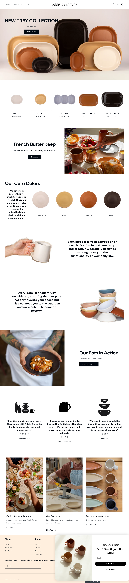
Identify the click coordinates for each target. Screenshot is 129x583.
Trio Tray (64, 113)
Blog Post (10, 527)
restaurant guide (89, 364)
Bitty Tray (41, 113)
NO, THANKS (110, 569)
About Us (38, 544)
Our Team (38, 547)
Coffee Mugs (63, 441)
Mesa (111, 215)
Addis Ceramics (14, 579)
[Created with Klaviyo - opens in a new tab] (92, 582)
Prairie (63, 215)
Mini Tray (16, 113)
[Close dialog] (127, 536)
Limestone (39, 215)
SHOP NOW (31, 32)
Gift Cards (8, 551)
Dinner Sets (23, 438)
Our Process (39, 551)
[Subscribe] (38, 566)
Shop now (34, 157)
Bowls (103, 438)
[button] (8, 4)
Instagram (38, 554)
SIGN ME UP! (110, 564)
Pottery (7, 544)
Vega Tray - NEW (112, 113)
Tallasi (87, 215)
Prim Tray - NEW (88, 113)
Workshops (9, 547)
